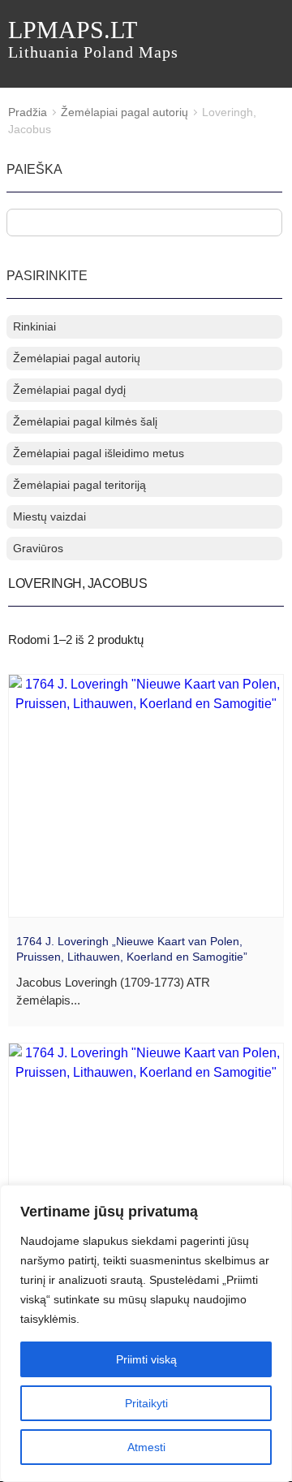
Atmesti (146, 1447)
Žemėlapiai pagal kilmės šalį (85, 421)
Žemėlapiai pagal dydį (69, 389)
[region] (146, 1333)
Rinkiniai (34, 326)
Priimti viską (146, 1359)
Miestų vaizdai (49, 516)
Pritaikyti (146, 1403)
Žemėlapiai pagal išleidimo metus (98, 453)
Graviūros (38, 548)
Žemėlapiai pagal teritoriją (79, 484)
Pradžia (27, 112)
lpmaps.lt (93, 38)
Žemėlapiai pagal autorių (124, 112)
